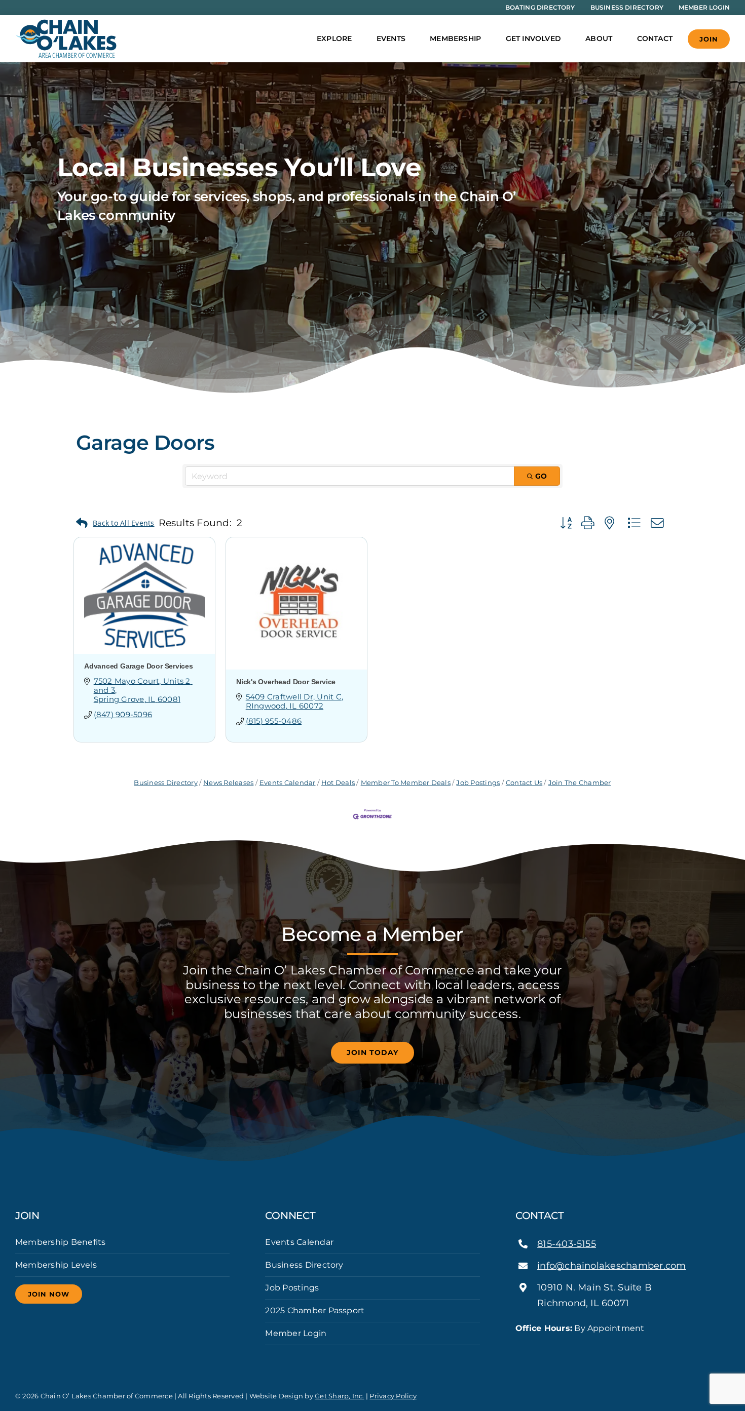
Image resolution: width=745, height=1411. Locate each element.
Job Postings (478, 783)
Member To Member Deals (406, 783)
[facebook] (518, 1347)
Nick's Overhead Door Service (286, 682)
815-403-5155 (566, 1243)
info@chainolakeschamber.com (611, 1265)
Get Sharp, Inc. (339, 1396)
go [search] (541, 476)
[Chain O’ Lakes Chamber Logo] (66, 23)
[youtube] (551, 1347)
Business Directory (165, 783)
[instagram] (535, 1347)
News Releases (228, 783)
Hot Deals (338, 783)
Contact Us (524, 783)
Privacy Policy (392, 1396)
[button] (115, 523)
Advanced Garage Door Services (138, 666)
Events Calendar (287, 783)
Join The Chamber (579, 783)
